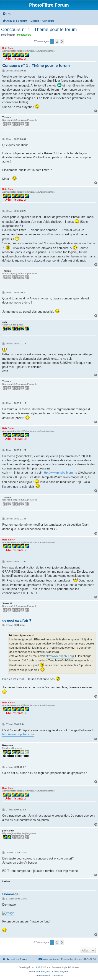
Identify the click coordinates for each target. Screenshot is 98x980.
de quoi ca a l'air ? (16, 620)
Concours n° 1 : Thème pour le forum (39, 29)
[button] (62, 41)
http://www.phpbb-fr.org (58, 472)
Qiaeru (65, 971)
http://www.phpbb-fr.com (18, 734)
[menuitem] (6, 14)
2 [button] (57, 41)
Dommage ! (11, 894)
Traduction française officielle (44, 971)
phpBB (38, 967)
